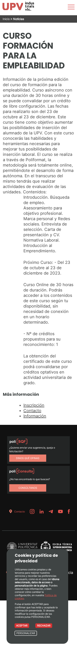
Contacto (32, 410)
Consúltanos (27, 487)
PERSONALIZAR (25, 633)
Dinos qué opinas (27, 458)
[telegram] (50, 511)
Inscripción (33, 405)
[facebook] (69, 511)
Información (34, 416)
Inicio (6, 19)
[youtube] (60, 511)
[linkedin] (41, 511)
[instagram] (32, 511)
